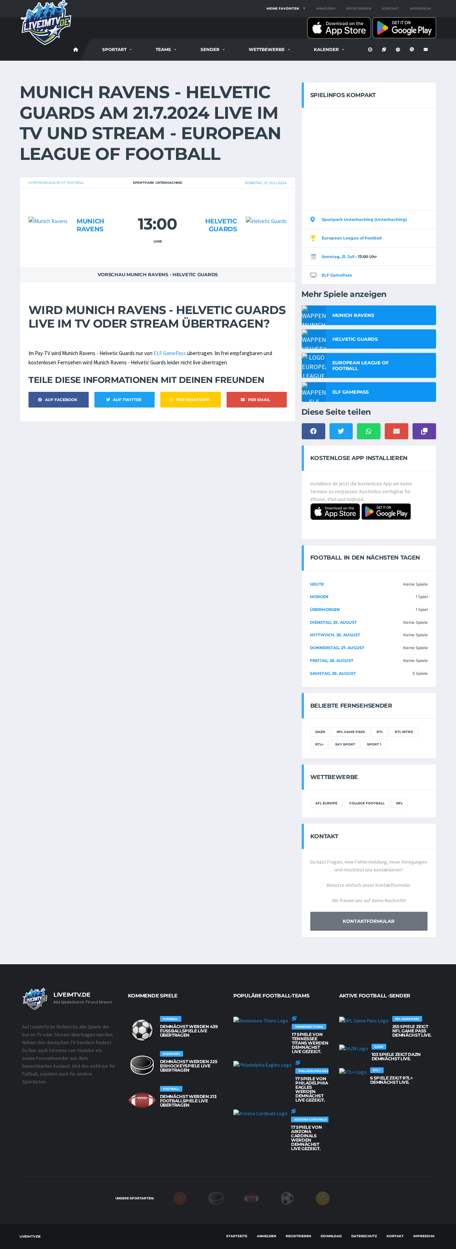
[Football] (251, 1198)
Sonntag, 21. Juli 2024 (266, 183)
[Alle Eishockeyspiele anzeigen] (142, 1065)
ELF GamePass (170, 353)
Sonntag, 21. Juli (338, 256)
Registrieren (358, 8)
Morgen (319, 596)
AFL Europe (326, 803)
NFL (399, 803)
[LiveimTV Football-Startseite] (75, 50)
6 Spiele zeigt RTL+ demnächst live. (391, 1080)
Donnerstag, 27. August (337, 647)
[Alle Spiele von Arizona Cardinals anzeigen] (260, 1113)
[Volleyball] (323, 1198)
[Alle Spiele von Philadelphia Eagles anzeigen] (262, 1064)
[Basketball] (180, 1198)
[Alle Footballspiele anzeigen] (142, 1100)
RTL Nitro (404, 732)
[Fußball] (287, 1198)
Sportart (114, 49)
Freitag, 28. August (331, 660)
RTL (380, 732)
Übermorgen (325, 609)
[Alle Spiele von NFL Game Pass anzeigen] (364, 1020)
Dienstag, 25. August (333, 622)
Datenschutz (364, 1236)
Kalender (326, 49)
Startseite (236, 1236)
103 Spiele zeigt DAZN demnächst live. (396, 1056)
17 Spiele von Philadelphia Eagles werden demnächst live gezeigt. (311, 1089)
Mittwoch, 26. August (335, 634)
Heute (317, 584)
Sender (210, 49)
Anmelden (325, 8)
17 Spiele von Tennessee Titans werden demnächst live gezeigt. (310, 1043)
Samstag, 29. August (333, 673)
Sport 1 (374, 744)
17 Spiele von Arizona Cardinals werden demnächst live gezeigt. (306, 1137)
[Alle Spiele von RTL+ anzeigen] (353, 1071)
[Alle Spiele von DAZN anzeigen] (353, 1048)
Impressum (420, 8)
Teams (163, 49)
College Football (366, 803)
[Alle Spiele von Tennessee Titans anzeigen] (260, 1020)
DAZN (320, 732)
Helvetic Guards (221, 225)
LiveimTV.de (30, 1236)
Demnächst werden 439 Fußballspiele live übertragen (189, 1031)
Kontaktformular (369, 921)
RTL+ (319, 744)
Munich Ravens (90, 225)
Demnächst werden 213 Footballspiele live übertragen (188, 1101)
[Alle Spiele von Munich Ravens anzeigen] (48, 207)
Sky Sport (345, 744)
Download (331, 1236)
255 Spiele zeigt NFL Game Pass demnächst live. (412, 1031)
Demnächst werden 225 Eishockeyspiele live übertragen (188, 1066)
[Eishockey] (216, 1198)
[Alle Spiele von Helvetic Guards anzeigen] (266, 207)
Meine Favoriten (282, 8)
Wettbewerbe (267, 49)
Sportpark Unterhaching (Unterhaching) (364, 219)
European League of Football (56, 182)
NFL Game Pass (351, 732)
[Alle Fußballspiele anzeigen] (142, 1030)
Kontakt (390, 8)
